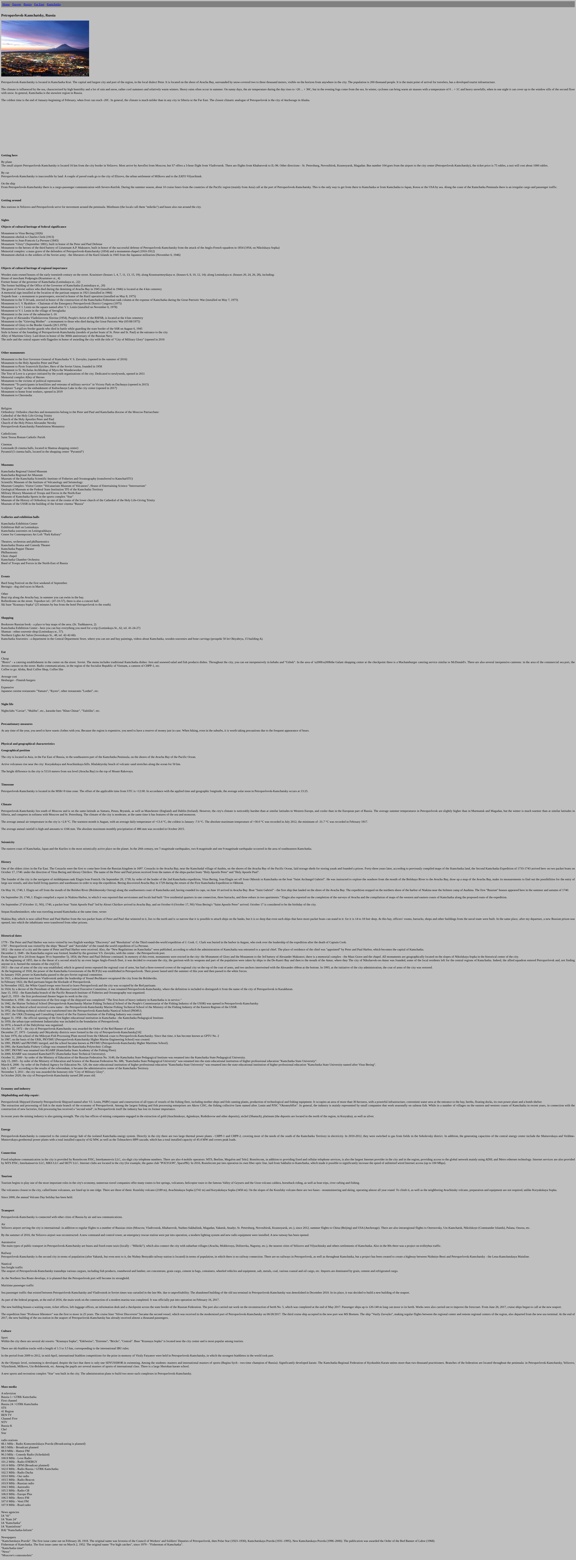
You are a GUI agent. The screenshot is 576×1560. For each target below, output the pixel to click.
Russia (28, 4)
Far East (39, 4)
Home (6, 4)
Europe (16, 4)
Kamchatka (54, 4)
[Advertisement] (91, 129)
